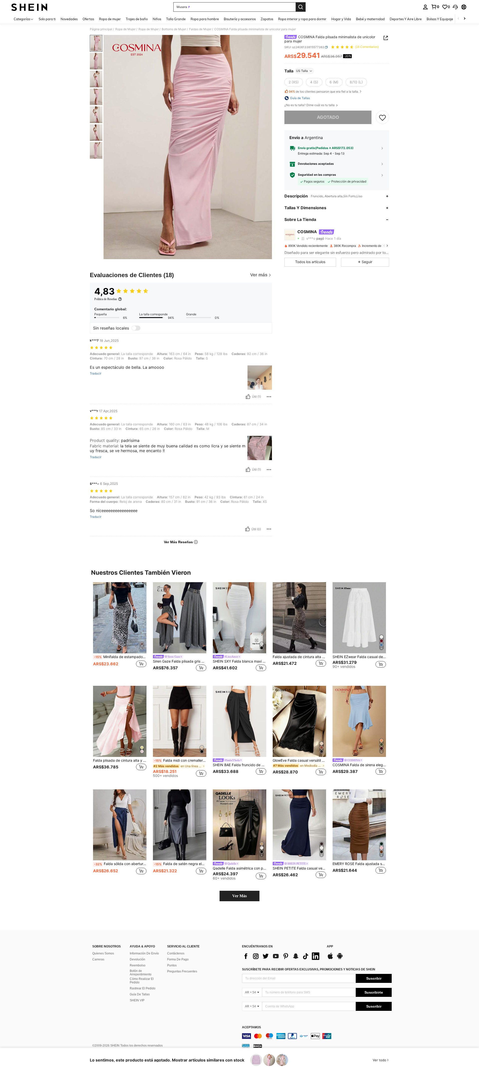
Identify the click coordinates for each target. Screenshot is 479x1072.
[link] (435, 7)
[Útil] (248, 397)
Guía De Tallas (140, 994)
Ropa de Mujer (125, 29)
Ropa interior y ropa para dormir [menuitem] (302, 19)
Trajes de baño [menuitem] (137, 19)
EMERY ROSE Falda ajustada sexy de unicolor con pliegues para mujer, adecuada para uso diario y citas (359, 864)
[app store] (330, 958)
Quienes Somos (103, 953)
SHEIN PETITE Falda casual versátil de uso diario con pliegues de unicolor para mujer (299, 868)
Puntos (172, 965)
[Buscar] (301, 7)
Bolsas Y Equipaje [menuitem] (440, 19)
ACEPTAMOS (251, 1027)
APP (330, 946)
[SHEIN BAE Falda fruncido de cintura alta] (239, 721)
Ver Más (239, 896)
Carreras (98, 959)
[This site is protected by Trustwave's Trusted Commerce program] (245, 1045)
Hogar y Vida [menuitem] (341, 19)
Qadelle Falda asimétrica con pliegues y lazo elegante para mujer (239, 868)
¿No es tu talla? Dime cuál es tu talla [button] (309, 105)
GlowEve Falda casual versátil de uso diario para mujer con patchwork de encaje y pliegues (299, 760)
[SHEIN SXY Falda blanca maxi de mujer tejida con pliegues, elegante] (239, 617)
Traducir (95, 373)
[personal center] (425, 7)
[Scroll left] (458, 19)
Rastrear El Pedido (142, 988)
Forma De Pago (178, 959)
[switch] (135, 328)
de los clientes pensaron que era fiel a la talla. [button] (324, 91)
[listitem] (119, 630)
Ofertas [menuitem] (88, 19)
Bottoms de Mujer (174, 29)
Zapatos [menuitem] (267, 19)
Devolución (137, 959)
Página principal (101, 29)
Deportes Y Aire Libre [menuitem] (406, 19)
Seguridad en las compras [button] (317, 175)
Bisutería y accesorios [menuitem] (240, 19)
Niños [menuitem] (157, 19)
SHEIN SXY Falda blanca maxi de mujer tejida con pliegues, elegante (239, 661)
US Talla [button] (302, 71)
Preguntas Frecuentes (182, 971)
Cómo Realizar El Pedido (142, 980)
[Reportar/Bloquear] (269, 397)
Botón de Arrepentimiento (140, 972)
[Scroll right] (464, 19)
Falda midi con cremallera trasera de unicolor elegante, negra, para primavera (180, 760)
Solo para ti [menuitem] (47, 19)
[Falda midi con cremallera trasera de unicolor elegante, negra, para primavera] (179, 721)
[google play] (339, 958)
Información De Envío (144, 953)
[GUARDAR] (382, 117)
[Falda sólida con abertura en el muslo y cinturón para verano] (119, 825)
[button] (455, 7)
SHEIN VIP (137, 1000)
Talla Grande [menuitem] (176, 19)
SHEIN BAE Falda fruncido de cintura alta (239, 765)
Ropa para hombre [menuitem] (205, 19)
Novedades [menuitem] (69, 19)
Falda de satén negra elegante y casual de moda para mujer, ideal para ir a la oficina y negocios (180, 864)
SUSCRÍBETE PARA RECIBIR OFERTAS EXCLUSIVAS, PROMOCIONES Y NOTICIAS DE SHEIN (308, 969)
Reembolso (137, 965)
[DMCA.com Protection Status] (257, 1045)
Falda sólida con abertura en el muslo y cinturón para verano (120, 864)
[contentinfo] (317, 1036)
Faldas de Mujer (200, 29)
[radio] (293, 82)
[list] (282, 956)
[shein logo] (29, 7)
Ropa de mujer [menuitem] (110, 19)
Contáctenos (175, 953)
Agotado (328, 117)
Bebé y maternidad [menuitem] (370, 19)
